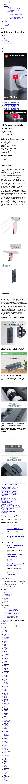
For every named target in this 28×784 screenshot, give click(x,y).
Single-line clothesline (15, 8)
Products (6, 6)
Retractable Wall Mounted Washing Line (16, 483)
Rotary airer (10, 11)
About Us (6, 23)
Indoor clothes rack (11, 15)
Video (8, 24)
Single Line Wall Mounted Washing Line (11, 507)
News (5, 20)
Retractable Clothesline (6, 502)
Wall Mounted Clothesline (7, 509)
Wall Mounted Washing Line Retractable (14, 555)
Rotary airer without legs (16, 14)
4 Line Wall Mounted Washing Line (9, 490)
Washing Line (4, 512)
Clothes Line (4, 495)
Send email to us (5, 152)
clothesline (3, 497)
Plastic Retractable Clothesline (8, 498)
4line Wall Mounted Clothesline (8, 491)
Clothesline (9, 7)
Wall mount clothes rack (16, 18)
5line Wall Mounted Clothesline (8, 494)
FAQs (5, 21)
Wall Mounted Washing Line (8, 511)
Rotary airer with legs (15, 13)
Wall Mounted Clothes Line (7, 508)
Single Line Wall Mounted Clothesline (10, 505)
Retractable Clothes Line (7, 501)
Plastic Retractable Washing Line (9, 500)
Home (5, 4)
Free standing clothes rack (16, 17)
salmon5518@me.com (10, 584)
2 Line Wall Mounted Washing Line (9, 487)
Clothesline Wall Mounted (10, 484)
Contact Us (6, 25)
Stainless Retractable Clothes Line (13, 574)
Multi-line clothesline (15, 10)
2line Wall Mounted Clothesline (8, 488)
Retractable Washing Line (7, 504)
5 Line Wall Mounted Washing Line (9, 493)
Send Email (3, 623)
